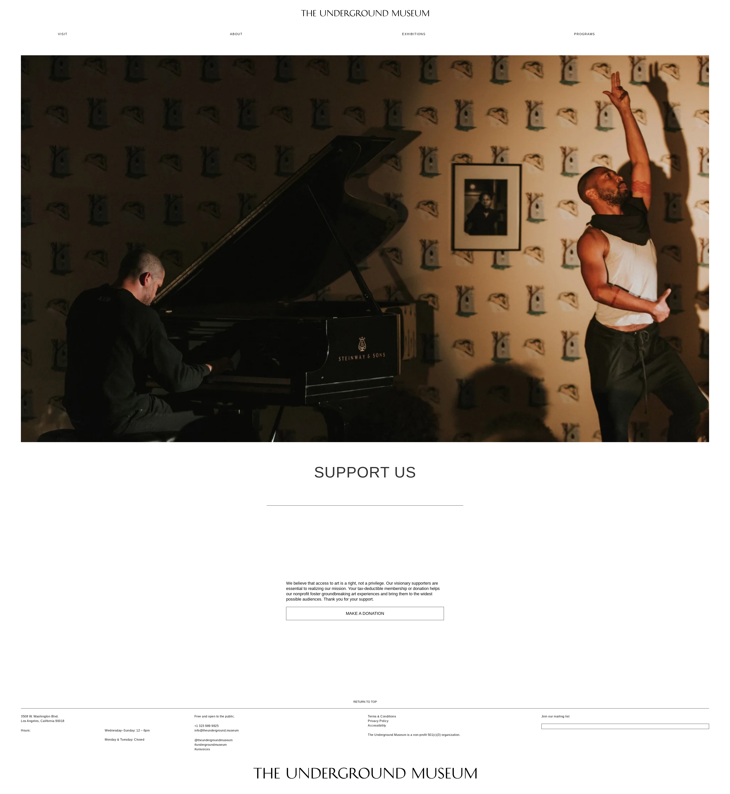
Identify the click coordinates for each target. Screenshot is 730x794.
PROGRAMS (584, 34)
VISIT (62, 34)
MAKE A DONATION (365, 613)
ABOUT (236, 34)
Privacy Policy (378, 721)
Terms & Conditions (382, 716)
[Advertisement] (365, 554)
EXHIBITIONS (414, 34)
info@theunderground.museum (216, 730)
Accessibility (377, 725)
